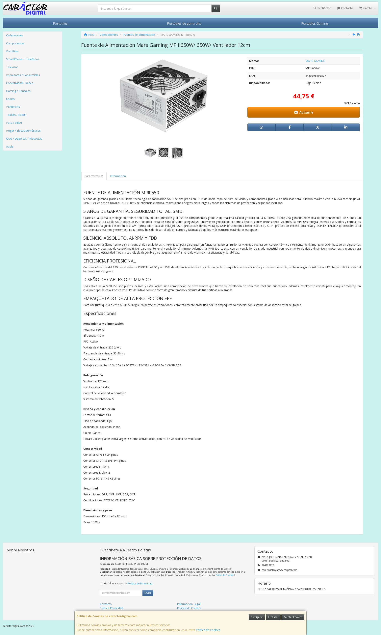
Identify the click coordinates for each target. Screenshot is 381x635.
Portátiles (12, 51)
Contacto (346, 8)
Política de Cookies (208, 630)
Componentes (15, 43)
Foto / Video (14, 122)
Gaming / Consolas (18, 91)
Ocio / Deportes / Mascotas (24, 138)
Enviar (147, 592)
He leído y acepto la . (128, 583)
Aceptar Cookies (293, 617)
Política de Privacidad (225, 575)
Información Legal (188, 604)
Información (118, 176)
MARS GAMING (315, 61)
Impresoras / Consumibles (23, 75)
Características (94, 176)
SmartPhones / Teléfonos (22, 59)
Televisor (12, 67)
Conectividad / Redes (19, 83)
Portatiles (60, 23)
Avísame (305, 112)
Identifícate (323, 8)
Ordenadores (14, 35)
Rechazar (273, 617)
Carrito (368, 8)
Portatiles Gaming (314, 23)
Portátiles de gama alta (184, 23)
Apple (9, 146)
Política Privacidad (111, 608)
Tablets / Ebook (16, 115)
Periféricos (13, 107)
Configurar (257, 617)
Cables (10, 99)
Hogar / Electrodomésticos (23, 130)
